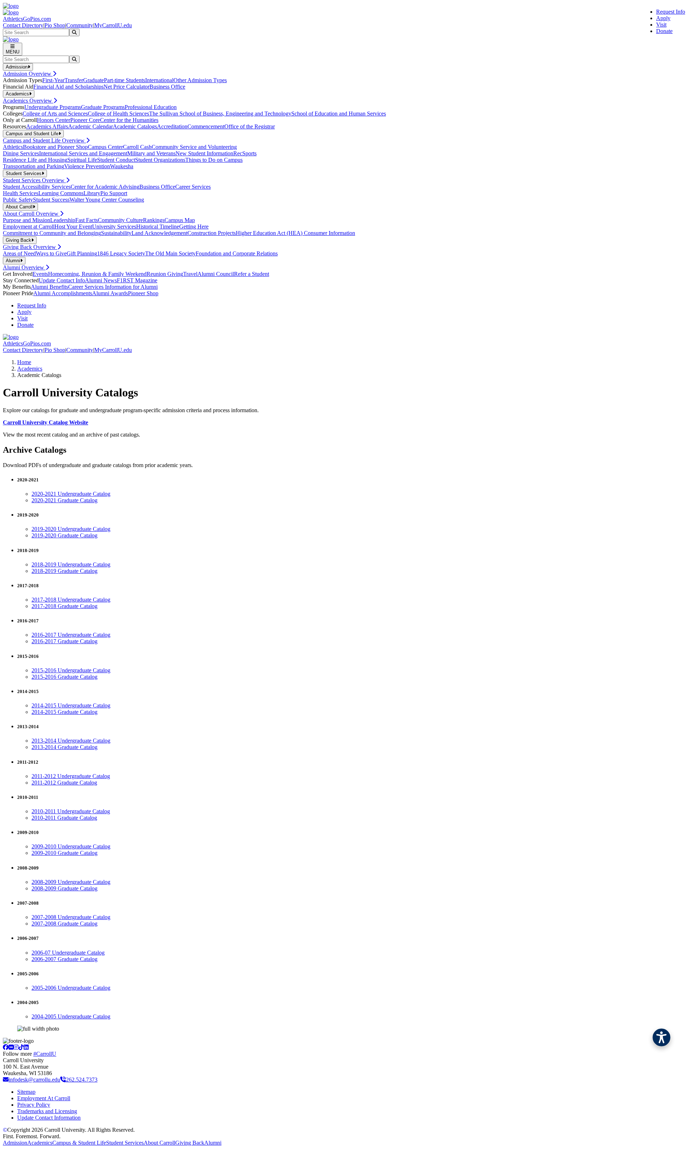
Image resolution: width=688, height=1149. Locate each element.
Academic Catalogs (135, 126)
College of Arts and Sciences (55, 113)
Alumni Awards (110, 293)
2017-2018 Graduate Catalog (64, 606)
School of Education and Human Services (338, 113)
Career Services (193, 187)
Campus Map (179, 220)
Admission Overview (28, 74)
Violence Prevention (87, 166)
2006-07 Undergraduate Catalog (68, 953)
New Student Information (204, 153)
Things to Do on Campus (214, 160)
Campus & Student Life (79, 1143)
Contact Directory (23, 25)
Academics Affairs (47, 126)
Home (24, 362)
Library (91, 193)
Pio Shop (54, 25)
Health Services (20, 193)
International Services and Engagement (83, 153)
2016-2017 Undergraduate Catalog (71, 635)
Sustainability (116, 233)
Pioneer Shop (143, 293)
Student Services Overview (34, 180)
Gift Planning (82, 253)
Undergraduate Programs (52, 107)
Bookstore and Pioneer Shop (55, 147)
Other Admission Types (200, 80)
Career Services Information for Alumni (113, 287)
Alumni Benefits (49, 287)
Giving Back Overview (30, 247)
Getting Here (194, 226)
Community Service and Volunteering (194, 147)
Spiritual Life (82, 160)
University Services (114, 226)
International (159, 80)
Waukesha (121, 166)
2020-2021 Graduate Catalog (64, 500)
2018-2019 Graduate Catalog (64, 571)
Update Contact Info (62, 280)
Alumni (212, 1143)
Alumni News (101, 280)
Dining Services (21, 153)
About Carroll (159, 1143)
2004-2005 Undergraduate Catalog (71, 1016)
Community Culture (120, 220)
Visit (661, 25)
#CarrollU (44, 1054)
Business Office (167, 87)
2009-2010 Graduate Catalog (64, 853)
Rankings (153, 220)
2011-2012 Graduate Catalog (64, 783)
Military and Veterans (151, 153)
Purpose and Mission (26, 220)
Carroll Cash (137, 147)
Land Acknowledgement (159, 233)
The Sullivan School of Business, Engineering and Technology (220, 113)
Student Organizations (160, 160)
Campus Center (105, 147)
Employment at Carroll (28, 226)
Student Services (125, 1143)
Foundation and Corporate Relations (237, 253)
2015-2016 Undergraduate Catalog (71, 670)
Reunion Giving (165, 274)
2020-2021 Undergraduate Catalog (71, 494)
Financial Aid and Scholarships (68, 87)
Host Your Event (73, 226)
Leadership (62, 220)
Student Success (51, 200)
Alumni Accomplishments (62, 293)
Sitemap (26, 1092)
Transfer (73, 80)
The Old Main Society (170, 253)
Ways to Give (51, 253)
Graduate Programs (103, 107)
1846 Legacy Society (121, 253)
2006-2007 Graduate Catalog (64, 959)
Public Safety (18, 200)
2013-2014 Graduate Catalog (64, 747)
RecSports (245, 153)
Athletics (13, 147)
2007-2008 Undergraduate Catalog (71, 917)
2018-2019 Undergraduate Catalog (71, 564)
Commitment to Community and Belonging (52, 233)
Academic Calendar (90, 126)
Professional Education (151, 107)
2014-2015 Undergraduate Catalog (71, 705)
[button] (661, 1037)
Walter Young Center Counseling (107, 200)
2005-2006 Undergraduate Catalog (71, 988)
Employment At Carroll (43, 1098)
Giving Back (189, 1143)
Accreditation (172, 126)
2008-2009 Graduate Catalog (64, 888)
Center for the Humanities (129, 120)
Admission (15, 1143)
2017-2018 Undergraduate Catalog (71, 600)
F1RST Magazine (137, 280)
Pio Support (113, 193)
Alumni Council (215, 274)
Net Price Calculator (126, 87)
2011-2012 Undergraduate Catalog (71, 776)
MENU (12, 52)
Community (79, 25)
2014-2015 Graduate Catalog (64, 712)
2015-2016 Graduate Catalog (64, 677)
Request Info (670, 12)
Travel (190, 274)
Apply (663, 18)
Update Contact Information (49, 1118)
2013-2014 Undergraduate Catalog (71, 741)
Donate (664, 31)
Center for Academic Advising (105, 187)
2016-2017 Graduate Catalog (64, 641)
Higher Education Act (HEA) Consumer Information (295, 233)
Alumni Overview (24, 267)
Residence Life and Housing (35, 160)
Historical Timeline (157, 226)
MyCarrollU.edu (113, 25)
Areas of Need (19, 253)
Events (40, 274)
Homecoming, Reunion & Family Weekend (97, 274)
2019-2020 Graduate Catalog (64, 535)
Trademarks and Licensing (47, 1111)
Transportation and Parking (33, 166)
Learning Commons (60, 193)
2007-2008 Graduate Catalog (64, 923)
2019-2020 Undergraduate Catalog (71, 529)
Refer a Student (251, 274)
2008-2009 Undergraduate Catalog (71, 882)
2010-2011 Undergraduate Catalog (71, 811)
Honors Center (53, 120)
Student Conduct (116, 160)
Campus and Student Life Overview (44, 140)
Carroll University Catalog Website (45, 422)
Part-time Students (124, 80)
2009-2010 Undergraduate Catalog (71, 846)
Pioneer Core (85, 120)
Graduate (93, 80)
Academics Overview (28, 101)
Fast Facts (86, 220)
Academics (29, 369)
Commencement (205, 126)
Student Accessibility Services (37, 187)
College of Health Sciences (118, 113)
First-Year (53, 80)
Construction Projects (211, 233)
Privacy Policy (33, 1105)
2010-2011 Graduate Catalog (64, 818)
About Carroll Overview (31, 214)
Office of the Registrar (249, 126)
